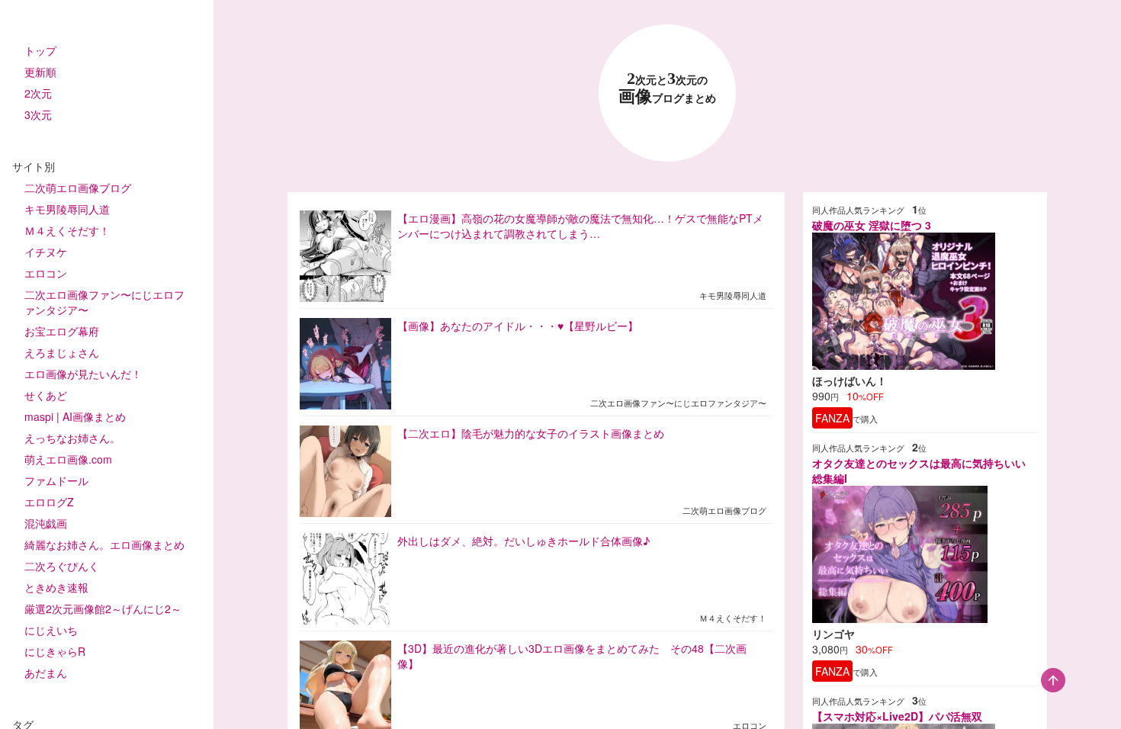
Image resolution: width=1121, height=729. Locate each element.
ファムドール (56, 480)
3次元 (38, 114)
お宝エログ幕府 (61, 331)
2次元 (38, 93)
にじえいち (51, 629)
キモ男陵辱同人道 (67, 209)
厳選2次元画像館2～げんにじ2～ (102, 608)
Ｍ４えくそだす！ (67, 230)
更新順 (40, 71)
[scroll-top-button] (1053, 680)
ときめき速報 (56, 587)
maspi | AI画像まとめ (75, 416)
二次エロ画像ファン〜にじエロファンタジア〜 (104, 302)
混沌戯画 (45, 523)
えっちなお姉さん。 (72, 437)
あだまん (45, 672)
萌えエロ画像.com (68, 459)
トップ (40, 50)
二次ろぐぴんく (61, 565)
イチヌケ (45, 251)
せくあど (45, 395)
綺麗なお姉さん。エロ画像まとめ (104, 544)
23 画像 (667, 88)
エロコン (45, 273)
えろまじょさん (61, 352)
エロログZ (49, 501)
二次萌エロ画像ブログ (77, 187)
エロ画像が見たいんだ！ (83, 373)
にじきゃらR (54, 651)
